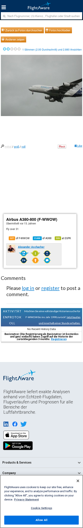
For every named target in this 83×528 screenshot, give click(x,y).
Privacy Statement (26, 499)
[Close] (78, 481)
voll (23, 146)
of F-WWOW (20, 238)
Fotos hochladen (59, 30)
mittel (8, 146)
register (50, 288)
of (43, 238)
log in (28, 288)
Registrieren (59, 339)
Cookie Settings (41, 508)
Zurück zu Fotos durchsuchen (23, 30)
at (63, 238)
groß (16, 146)
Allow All (41, 520)
